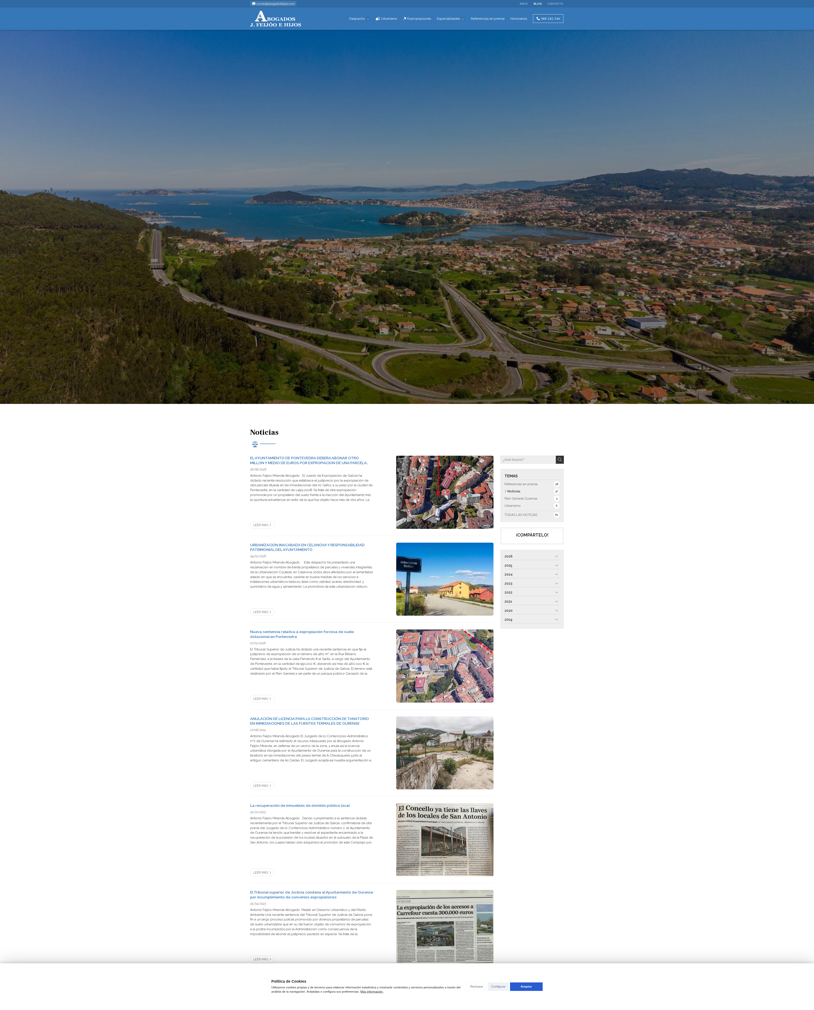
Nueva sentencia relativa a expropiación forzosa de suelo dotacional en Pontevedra (302, 634)
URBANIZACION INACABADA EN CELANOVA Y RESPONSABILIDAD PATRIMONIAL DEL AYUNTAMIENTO (307, 547)
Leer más (260, 525)
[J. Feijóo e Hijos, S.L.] (275, 19)
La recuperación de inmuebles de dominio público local (300, 805)
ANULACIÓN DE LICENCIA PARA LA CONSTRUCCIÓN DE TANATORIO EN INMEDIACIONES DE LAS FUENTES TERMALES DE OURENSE (309, 721)
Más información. (371, 991)
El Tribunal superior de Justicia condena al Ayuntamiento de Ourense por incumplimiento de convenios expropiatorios (311, 894)
